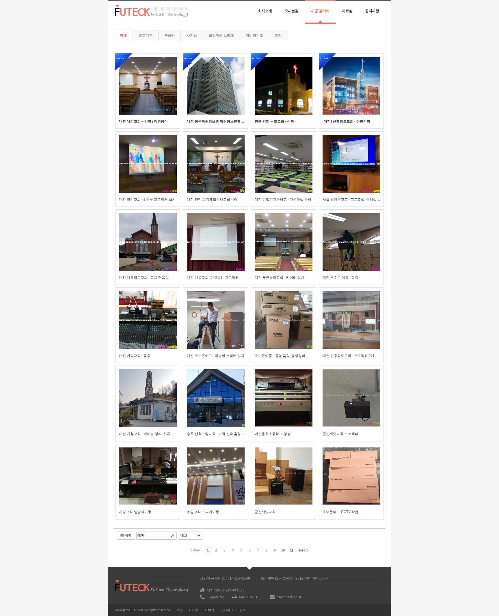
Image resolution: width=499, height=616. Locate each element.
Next (303, 550)
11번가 (209, 610)
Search (172, 535)
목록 (127, 535)
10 (283, 550)
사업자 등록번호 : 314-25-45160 (225, 578)
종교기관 (145, 36)
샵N (242, 610)
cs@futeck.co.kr (289, 597)
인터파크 (227, 610)
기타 (278, 36)
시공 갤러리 (320, 11)
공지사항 (372, 11)
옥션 (179, 610)
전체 (123, 36)
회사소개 (265, 11)
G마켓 (193, 610)
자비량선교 (254, 36)
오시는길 (291, 11)
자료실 (347, 11)
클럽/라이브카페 (221, 36)
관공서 (169, 36)
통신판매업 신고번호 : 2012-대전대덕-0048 (294, 578)
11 (291, 550)
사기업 (192, 36)
